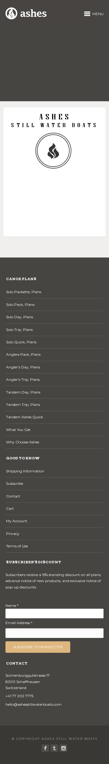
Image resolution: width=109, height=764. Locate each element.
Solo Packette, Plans (23, 292)
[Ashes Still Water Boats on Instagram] (63, 748)
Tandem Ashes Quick (24, 417)
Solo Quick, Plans (21, 342)
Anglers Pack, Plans (23, 354)
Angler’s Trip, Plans (23, 379)
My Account (16, 521)
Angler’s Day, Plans (23, 367)
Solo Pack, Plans (20, 304)
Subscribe (14, 483)
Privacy (12, 533)
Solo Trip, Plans (19, 329)
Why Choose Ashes (22, 442)
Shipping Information (25, 471)
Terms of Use (17, 546)
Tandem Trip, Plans (23, 404)
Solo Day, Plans (19, 317)
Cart (10, 508)
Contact (13, 496)
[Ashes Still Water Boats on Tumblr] (54, 748)
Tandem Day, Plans (23, 392)
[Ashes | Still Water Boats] (45, 748)
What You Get (18, 429)
